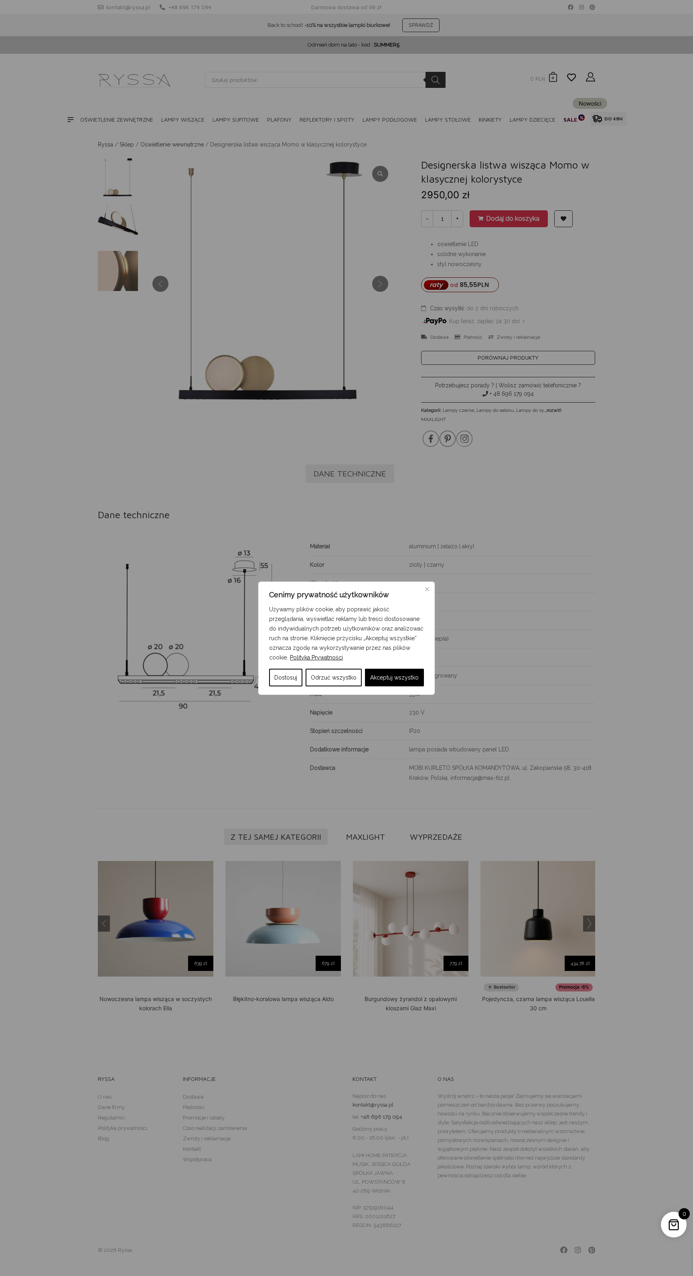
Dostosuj (285, 677)
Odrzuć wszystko (334, 677)
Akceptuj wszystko (394, 677)
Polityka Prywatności (316, 657)
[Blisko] (427, 589)
